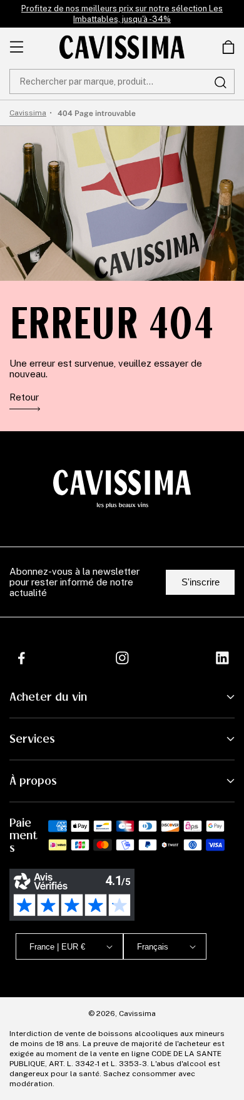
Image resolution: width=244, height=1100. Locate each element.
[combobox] (122, 81)
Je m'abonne (160, 1051)
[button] (228, 47)
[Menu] (16, 47)
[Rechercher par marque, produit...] (220, 82)
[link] (228, 47)
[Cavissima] (122, 47)
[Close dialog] (226, 933)
